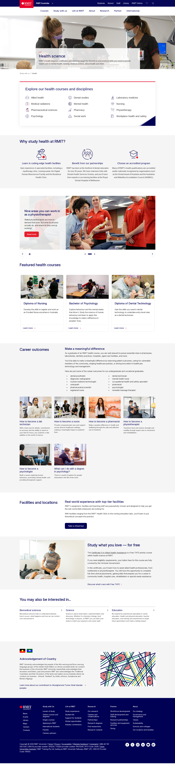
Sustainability (138, 723)
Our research (93, 711)
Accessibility (67, 744)
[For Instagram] (138, 745)
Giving (112, 728)
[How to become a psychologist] (36, 454)
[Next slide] (152, 254)
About (92, 11)
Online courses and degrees (50, 715)
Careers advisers (49, 733)
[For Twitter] (132, 745)
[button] (153, 3)
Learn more (28, 328)
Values (135, 720)
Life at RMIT (78, 11)
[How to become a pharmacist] (105, 407)
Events (25, 717)
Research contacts (95, 730)
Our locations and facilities (143, 730)
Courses (44, 11)
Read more (31, 237)
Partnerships (93, 720)
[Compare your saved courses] (148, 3)
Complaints (94, 744)
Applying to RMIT (49, 723)
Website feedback (80, 744)
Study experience (72, 711)
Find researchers (94, 726)
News (25, 713)
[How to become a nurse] (70, 407)
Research (104, 11)
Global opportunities (73, 721)
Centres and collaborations (93, 715)
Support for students (73, 718)
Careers (26, 727)
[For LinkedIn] (143, 745)
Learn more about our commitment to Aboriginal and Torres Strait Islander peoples (51, 686)
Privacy (57, 744)
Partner (118, 11)
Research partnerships (119, 720)
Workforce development (120, 711)
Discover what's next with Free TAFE (104, 584)
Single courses (49, 720)
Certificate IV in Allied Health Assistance (108, 552)
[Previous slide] (22, 254)
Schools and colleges (141, 726)
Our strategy (138, 711)
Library (25, 720)
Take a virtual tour (76, 526)
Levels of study (49, 711)
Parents (46, 730)
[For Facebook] (127, 745)
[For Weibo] (153, 745)
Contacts (26, 730)
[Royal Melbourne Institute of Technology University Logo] (26, 4)
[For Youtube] (148, 745)
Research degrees (95, 723)
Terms (50, 744)
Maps (25, 723)
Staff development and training (119, 715)
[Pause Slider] (29, 254)
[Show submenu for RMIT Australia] (51, 3)
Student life (69, 715)
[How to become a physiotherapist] (139, 407)
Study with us (60, 11)
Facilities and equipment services (119, 724)
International (133, 11)
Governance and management (139, 715)
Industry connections (73, 725)
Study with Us (48, 706)
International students (51, 726)
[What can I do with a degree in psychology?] (70, 454)
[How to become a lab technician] (36, 407)
